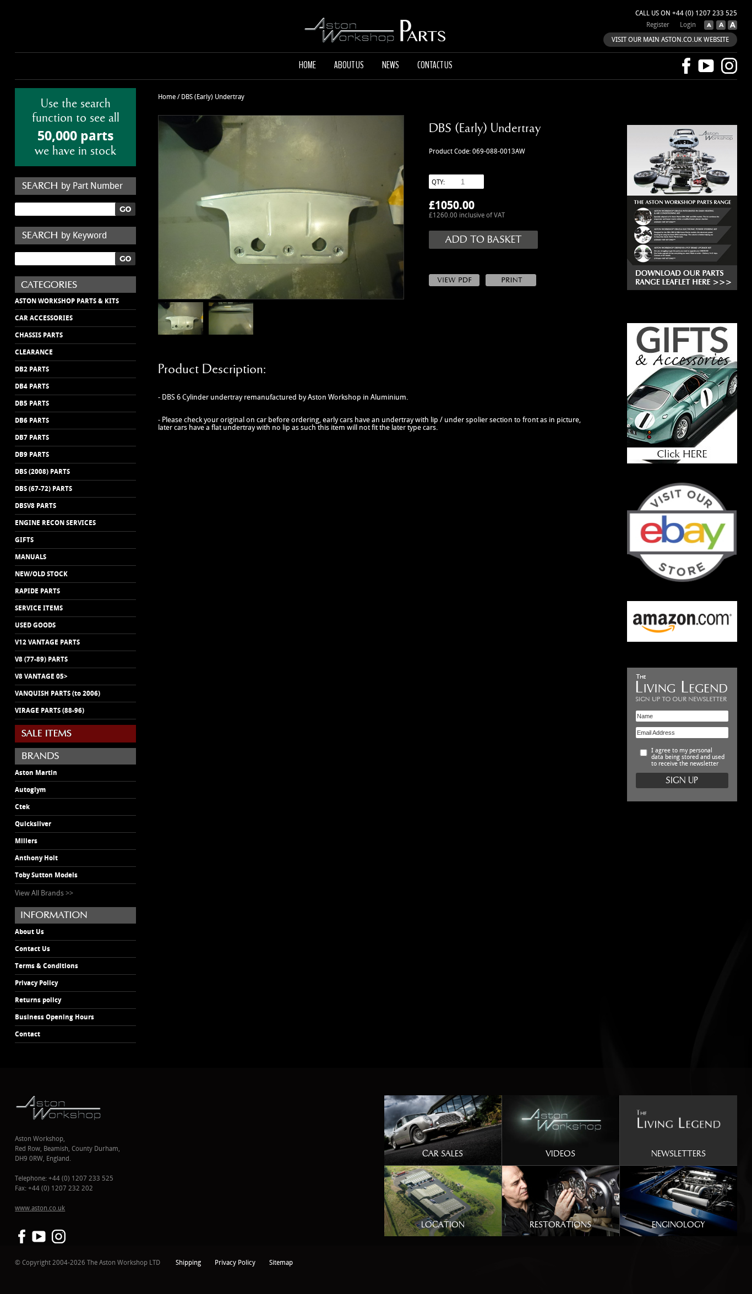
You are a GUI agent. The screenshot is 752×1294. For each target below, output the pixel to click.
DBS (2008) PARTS (42, 472)
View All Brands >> (44, 893)
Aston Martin (36, 773)
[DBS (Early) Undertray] (281, 207)
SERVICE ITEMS (39, 608)
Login (688, 25)
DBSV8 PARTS (35, 506)
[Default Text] (719, 27)
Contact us (435, 65)
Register (657, 25)
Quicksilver (33, 824)
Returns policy (38, 1000)
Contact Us (32, 949)
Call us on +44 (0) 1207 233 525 (686, 13)
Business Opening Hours (54, 1017)
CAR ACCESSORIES (44, 318)
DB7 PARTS (32, 437)
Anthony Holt (36, 858)
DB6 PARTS (32, 420)
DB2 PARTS (32, 369)
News (390, 65)
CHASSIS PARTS (39, 335)
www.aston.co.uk (40, 1208)
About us (349, 65)
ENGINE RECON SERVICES (55, 523)
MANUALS (30, 557)
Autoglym (30, 790)
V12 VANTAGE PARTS (47, 642)
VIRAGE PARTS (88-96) (49, 710)
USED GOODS (35, 625)
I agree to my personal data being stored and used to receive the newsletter (687, 757)
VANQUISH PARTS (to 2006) (57, 693)
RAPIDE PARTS (37, 591)
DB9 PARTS (32, 454)
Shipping (188, 1262)
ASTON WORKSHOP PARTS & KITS (67, 301)
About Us (29, 932)
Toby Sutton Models (46, 875)
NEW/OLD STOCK (41, 574)
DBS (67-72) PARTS (43, 489)
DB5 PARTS (32, 403)
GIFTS (24, 540)
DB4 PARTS (32, 386)
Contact (27, 1034)
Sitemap (281, 1262)
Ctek (22, 807)
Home (307, 65)
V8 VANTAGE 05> (41, 676)
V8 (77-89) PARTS (41, 659)
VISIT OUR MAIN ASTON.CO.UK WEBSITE (670, 39)
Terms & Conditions (46, 966)
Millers (26, 841)
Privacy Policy (36, 983)
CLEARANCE (34, 352)
